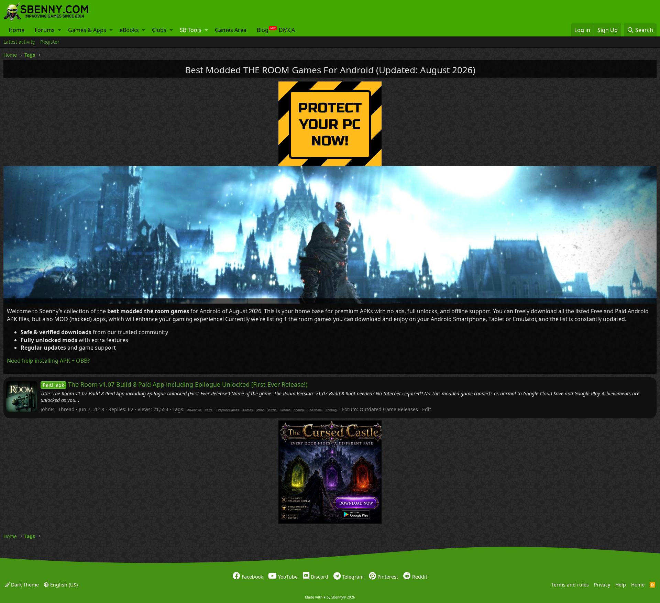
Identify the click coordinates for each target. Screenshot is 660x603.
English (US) (63, 584)
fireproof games (228, 410)
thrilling (331, 410)
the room (315, 410)
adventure (194, 410)
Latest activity (19, 42)
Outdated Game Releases (389, 409)
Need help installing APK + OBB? (48, 360)
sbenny (299, 410)
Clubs (159, 30)
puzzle (272, 410)
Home (16, 30)
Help (620, 584)
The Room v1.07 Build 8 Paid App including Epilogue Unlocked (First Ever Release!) (175, 384)
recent (285, 410)
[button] (59, 29)
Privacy (602, 584)
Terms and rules (570, 584)
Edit (426, 409)
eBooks (129, 30)
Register (49, 42)
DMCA (287, 30)
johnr (260, 410)
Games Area (230, 30)
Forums (45, 30)
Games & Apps (87, 30)
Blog (262, 30)
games (248, 410)
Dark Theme (24, 584)
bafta (208, 410)
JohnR (47, 409)
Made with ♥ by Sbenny (330, 597)
